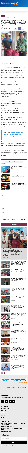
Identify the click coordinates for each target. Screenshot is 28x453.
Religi (2, 431)
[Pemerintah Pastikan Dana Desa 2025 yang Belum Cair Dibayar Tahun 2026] (5, 358)
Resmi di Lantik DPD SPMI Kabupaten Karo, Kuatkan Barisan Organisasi (18, 331)
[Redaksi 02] (2, 28)
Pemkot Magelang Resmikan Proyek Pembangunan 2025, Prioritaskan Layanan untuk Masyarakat (17, 323)
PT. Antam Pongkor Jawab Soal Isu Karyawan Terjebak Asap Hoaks (18, 340)
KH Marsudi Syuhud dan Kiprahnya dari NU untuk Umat (18, 175)
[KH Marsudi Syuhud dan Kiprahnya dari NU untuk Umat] (5, 177)
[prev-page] (2, 373)
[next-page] (4, 373)
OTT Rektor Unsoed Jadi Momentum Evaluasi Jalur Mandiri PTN (18, 167)
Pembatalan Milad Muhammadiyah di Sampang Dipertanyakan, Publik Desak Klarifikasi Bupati (17, 349)
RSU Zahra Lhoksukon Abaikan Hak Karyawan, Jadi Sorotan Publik (18, 298)
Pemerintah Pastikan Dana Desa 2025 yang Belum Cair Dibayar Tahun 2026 (18, 356)
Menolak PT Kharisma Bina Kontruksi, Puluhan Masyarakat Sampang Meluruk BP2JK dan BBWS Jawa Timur (18, 271)
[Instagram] (6, 401)
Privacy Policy (17, 445)
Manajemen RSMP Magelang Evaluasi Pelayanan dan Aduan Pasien (18, 289)
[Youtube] (13, 401)
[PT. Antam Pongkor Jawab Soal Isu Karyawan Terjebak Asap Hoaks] (5, 341)
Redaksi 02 (7, 28)
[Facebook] (19, 28)
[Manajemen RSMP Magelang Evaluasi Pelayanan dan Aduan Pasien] (5, 291)
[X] (10, 401)
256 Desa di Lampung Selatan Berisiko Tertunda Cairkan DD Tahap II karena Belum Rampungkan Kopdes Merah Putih (18, 366)
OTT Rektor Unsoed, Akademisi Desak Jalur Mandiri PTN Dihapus (18, 184)
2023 (6, 161)
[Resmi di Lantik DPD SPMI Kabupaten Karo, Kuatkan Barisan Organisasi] (5, 333)
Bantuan (10, 161)
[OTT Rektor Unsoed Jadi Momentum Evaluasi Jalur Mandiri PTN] (5, 169)
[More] (22, 28)
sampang (3, 163)
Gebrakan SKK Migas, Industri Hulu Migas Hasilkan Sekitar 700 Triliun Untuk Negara (18, 279)
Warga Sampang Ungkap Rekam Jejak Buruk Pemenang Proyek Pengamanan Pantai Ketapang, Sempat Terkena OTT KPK (18, 263)
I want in (13, 442)
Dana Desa (21, 161)
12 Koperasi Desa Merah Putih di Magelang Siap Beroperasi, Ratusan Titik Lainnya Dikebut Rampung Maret (18, 315)
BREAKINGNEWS (4, 426)
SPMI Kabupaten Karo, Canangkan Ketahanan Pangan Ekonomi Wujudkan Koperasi (18, 306)
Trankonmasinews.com (7, 67)
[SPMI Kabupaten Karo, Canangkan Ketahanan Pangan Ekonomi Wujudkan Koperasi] (5, 308)
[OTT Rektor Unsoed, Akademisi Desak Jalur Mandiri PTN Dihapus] (5, 186)
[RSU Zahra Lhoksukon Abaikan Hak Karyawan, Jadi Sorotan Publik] (5, 299)
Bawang (15, 161)
